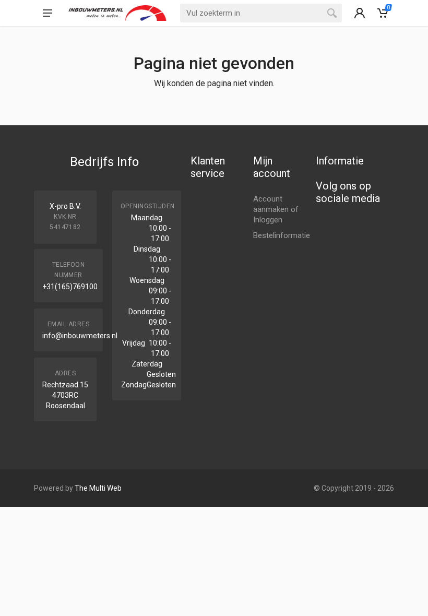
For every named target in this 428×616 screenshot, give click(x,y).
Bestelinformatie (281, 235)
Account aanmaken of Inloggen (276, 209)
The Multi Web (98, 488)
